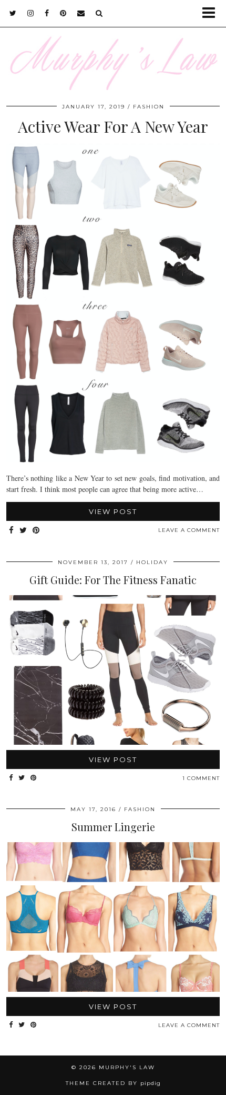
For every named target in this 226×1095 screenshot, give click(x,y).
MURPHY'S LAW (127, 1067)
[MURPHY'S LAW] (113, 45)
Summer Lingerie (113, 827)
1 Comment (201, 778)
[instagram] (30, 13)
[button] (212, 13)
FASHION (149, 106)
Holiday (152, 562)
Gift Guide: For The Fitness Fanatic (113, 580)
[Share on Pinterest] (36, 530)
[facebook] (47, 13)
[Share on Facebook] (11, 530)
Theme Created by (113, 1083)
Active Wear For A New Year (113, 126)
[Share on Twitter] (23, 530)
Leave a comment (189, 530)
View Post (113, 511)
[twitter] (13, 13)
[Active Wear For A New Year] (113, 460)
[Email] (81, 13)
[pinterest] (63, 13)
